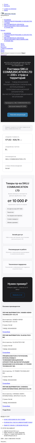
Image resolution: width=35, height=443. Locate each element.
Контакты (7, 6)
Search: (3, 53)
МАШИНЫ (7, 19)
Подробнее (6, 332)
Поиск (6, 10)
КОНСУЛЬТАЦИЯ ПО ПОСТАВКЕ (14, 419)
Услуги (6, 4)
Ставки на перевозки (10, 8)
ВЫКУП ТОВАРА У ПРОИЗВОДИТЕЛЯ (16, 425)
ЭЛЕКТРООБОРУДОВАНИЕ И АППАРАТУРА (18, 21)
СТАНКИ (7, 23)
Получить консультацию (17, 115)
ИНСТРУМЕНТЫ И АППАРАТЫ (14, 24)
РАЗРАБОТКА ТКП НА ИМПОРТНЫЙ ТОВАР (18, 422)
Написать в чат (17, 295)
